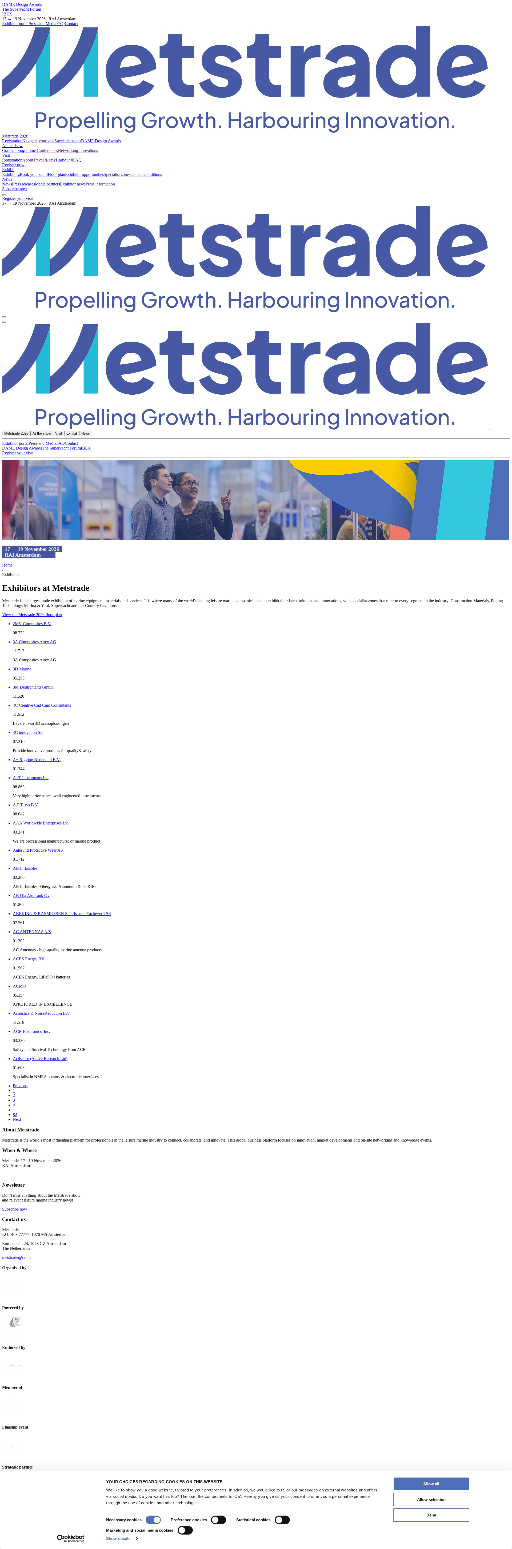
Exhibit (8, 169)
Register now (13, 165)
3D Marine (22, 669)
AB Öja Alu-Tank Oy (31, 895)
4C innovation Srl (28, 732)
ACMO (19, 986)
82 (15, 1114)
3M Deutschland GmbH (33, 687)
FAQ (60, 23)
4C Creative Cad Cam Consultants (42, 705)
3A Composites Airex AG (34, 642)
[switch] (218, 1520)
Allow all (431, 1484)
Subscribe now (14, 189)
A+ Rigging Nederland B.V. (37, 759)
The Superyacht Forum (21, 9)
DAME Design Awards (22, 4)
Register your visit (17, 198)
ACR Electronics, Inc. (31, 1031)
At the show (12, 145)
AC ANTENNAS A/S (32, 931)
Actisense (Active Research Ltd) (40, 1058)
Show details (118, 1538)
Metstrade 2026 (15, 136)
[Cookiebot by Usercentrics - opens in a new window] (70, 1539)
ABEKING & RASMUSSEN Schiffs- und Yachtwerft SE (62, 913)
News (7, 179)
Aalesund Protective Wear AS (38, 850)
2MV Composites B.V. (32, 623)
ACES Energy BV (29, 959)
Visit (6, 155)
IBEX (7, 14)
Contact (71, 23)
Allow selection (431, 1499)
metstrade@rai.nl (16, 1257)
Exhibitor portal (15, 23)
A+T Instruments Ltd (31, 777)
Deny (431, 1515)
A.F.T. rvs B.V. (26, 805)
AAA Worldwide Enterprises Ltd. (41, 823)
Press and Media (42, 23)
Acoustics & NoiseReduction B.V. (42, 1013)
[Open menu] (4, 322)
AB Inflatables (25, 868)
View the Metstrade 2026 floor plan (32, 614)
